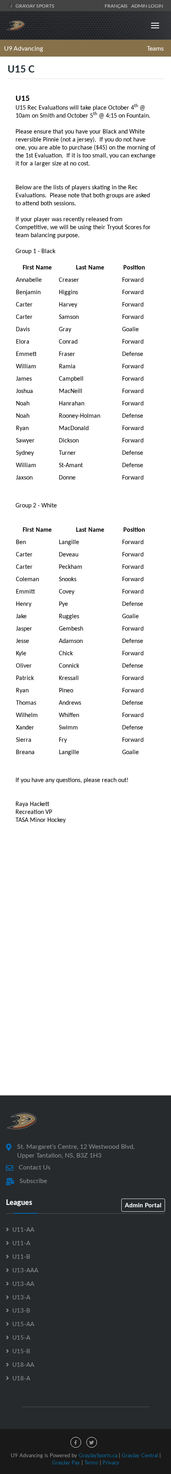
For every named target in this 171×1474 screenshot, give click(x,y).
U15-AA (23, 1324)
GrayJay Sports (34, 5)
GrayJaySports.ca (98, 1455)
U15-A (21, 1337)
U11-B (21, 1256)
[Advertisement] (85, 991)
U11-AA (23, 1229)
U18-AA (23, 1364)
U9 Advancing (23, 48)
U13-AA (23, 1283)
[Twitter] (92, 1442)
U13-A (21, 1297)
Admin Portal (143, 1205)
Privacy (111, 1462)
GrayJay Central (140, 1455)
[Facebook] (76, 1442)
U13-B (21, 1310)
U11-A (21, 1243)
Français (117, 5)
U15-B (21, 1351)
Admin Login (147, 5)
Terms (91, 1462)
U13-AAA (25, 1270)
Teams (155, 48)
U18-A (21, 1378)
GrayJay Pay (66, 1462)
